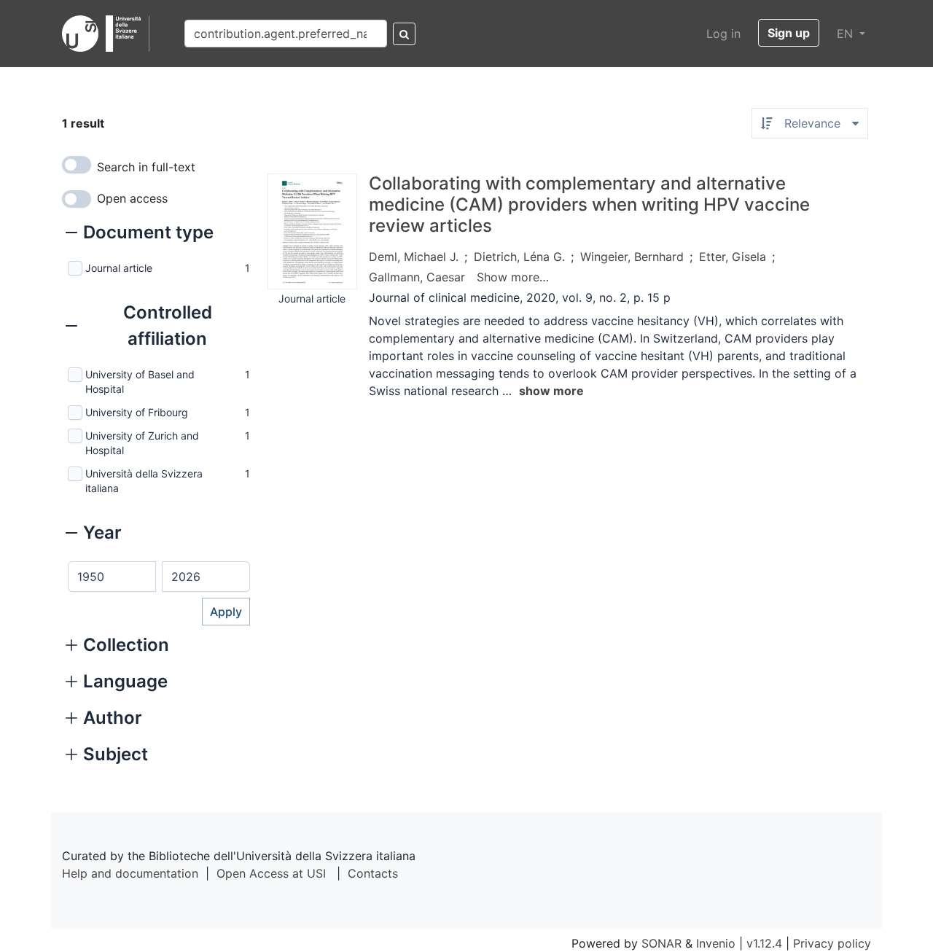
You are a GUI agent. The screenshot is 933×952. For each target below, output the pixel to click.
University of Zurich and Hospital (142, 442)
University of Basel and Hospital (140, 381)
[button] (139, 234)
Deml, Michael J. (413, 256)
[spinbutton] (112, 576)
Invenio (715, 943)
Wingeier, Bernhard (632, 256)
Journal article (118, 268)
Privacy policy (832, 943)
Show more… (513, 277)
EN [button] (846, 33)
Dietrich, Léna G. (519, 256)
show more (551, 390)
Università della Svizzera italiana (144, 480)
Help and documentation (130, 873)
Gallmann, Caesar (417, 277)
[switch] (76, 164)
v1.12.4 (764, 943)
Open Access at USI (271, 873)
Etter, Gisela (732, 256)
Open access (132, 198)
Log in (723, 33)
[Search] (404, 34)
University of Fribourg (136, 412)
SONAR (661, 943)
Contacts (373, 873)
